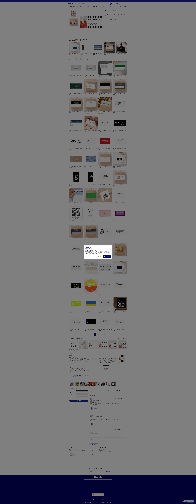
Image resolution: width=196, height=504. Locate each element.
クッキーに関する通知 (106, 251)
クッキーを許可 (107, 256)
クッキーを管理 (99, 256)
